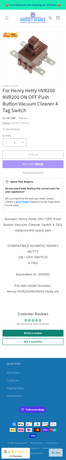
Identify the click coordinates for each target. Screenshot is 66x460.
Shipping (6, 123)
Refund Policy (14, 395)
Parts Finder (13, 372)
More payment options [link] (33, 172)
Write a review (33, 333)
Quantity (7, 135)
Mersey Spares (20, 443)
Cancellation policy (34, 453)
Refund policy (37, 443)
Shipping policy (33, 448)
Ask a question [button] (33, 341)
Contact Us (13, 380)
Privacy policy (52, 443)
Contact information (52, 448)
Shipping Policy (15, 388)
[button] (6, 18)
